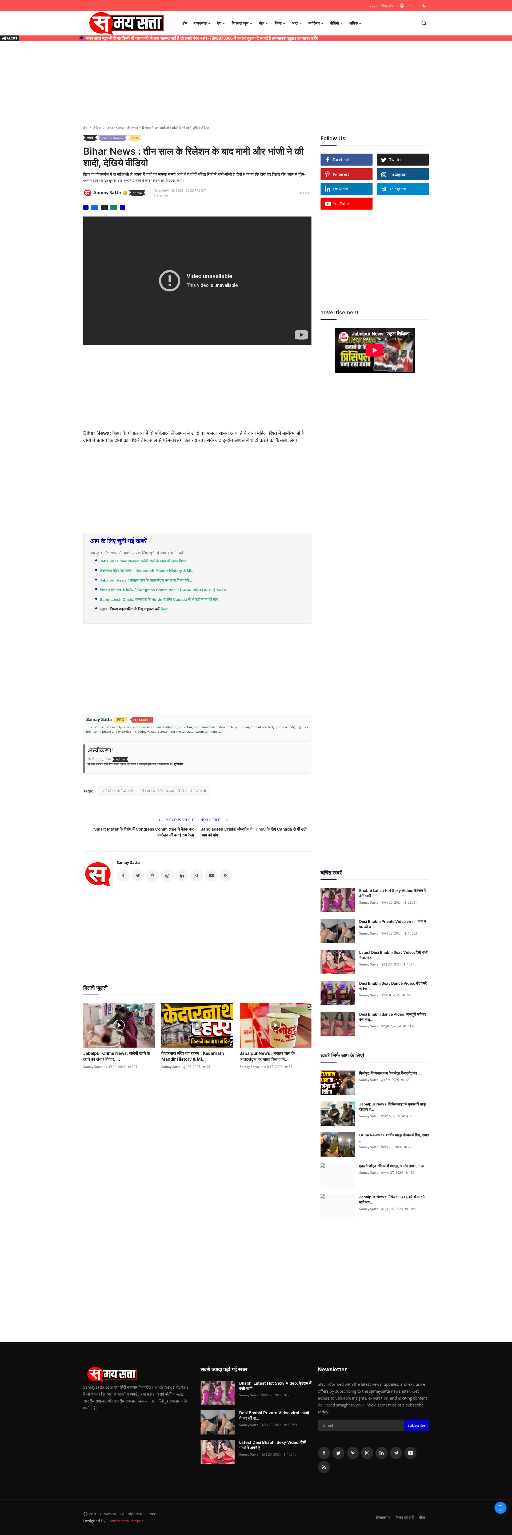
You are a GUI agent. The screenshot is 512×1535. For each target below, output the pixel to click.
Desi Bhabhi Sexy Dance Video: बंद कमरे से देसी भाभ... (393, 986)
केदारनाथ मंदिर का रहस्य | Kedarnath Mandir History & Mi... (147, 570)
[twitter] (338, 1453)
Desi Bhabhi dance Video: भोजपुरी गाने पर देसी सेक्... (392, 1017)
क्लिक (164, 609)
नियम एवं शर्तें (404, 1517)
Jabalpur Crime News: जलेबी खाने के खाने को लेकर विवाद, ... (146, 561)
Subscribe (416, 1425)
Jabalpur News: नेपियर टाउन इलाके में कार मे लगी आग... (392, 1199)
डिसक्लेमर (383, 1517)
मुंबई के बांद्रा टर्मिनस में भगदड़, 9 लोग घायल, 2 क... (393, 1166)
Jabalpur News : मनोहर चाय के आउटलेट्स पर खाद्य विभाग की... (146, 580)
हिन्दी (408, 5)
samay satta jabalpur (126, 1520)
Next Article (211, 819)
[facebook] (324, 1453)
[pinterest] (353, 1453)
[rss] (324, 1467)
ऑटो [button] (295, 23)
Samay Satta (128, 862)
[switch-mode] (424, 5)
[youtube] (410, 1453)
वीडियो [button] (334, 23)
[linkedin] (381, 1453)
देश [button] (219, 23)
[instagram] (367, 1453)
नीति (422, 1517)
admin (137, 193)
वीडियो (97, 128)
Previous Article (179, 819)
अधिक (353, 23)
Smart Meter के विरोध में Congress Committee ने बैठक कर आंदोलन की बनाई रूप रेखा (163, 590)
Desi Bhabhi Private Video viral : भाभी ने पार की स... (392, 924)
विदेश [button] (278, 23)
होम (185, 23)
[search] (424, 23)
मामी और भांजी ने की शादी (117, 790)
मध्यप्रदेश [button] (200, 23)
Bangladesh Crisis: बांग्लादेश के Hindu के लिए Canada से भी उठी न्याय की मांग (159, 599)
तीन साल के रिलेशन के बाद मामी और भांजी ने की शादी (173, 790)
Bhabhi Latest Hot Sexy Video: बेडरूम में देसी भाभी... (392, 893)
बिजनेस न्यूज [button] (240, 23)
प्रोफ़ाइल (178, 764)
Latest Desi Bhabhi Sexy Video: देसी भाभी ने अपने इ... (393, 955)
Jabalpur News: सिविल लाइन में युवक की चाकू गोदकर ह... (392, 1107)
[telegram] (396, 1453)
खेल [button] (261, 23)
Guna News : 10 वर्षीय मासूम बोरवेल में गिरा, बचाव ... (394, 1138)
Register (388, 5)
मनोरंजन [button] (314, 23)
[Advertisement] (256, 84)
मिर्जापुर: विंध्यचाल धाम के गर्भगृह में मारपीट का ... (390, 1073)
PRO (135, 138)
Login (374, 5)
